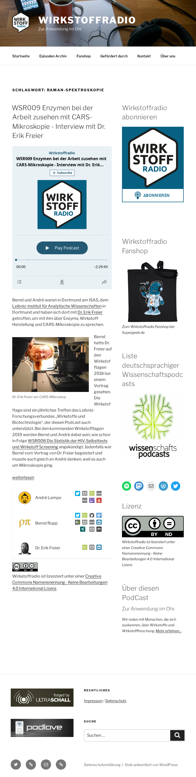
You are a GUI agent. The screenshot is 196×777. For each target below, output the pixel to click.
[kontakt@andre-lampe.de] (83, 494)
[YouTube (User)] (98, 501)
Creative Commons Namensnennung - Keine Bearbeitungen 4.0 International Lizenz (59, 582)
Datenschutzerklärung (102, 764)
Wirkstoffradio (87, 20)
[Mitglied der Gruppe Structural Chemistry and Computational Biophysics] (90, 523)
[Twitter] (76, 494)
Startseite (21, 56)
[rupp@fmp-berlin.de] (83, 523)
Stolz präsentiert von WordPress (151, 764)
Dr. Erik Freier (90, 312)
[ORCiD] (90, 494)
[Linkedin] (98, 523)
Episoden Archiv (53, 56)
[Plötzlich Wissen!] (83, 501)
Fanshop (84, 56)
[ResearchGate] (76, 523)
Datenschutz (115, 700)
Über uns (168, 56)
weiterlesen (23, 477)
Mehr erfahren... (168, 631)
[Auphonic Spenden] (98, 530)
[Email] (90, 548)
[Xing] (81, 530)
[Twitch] (90, 501)
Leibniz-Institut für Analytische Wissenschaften (57, 306)
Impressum (93, 700)
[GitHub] (90, 516)
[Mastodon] (98, 516)
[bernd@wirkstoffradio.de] (90, 530)
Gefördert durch (114, 56)
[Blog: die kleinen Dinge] (98, 494)
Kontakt (144, 56)
